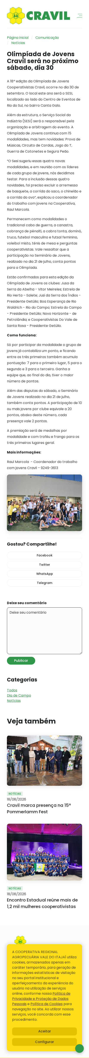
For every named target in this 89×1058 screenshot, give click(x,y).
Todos (12, 690)
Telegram (44, 583)
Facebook (44, 555)
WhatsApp (44, 574)
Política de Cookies (46, 1003)
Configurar (44, 1041)
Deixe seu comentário (27, 602)
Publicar (21, 660)
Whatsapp (79, 1048)
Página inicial (18, 37)
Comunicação (47, 37)
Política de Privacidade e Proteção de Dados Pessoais (41, 998)
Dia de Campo (19, 695)
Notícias (18, 42)
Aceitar (44, 1031)
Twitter (44, 564)
